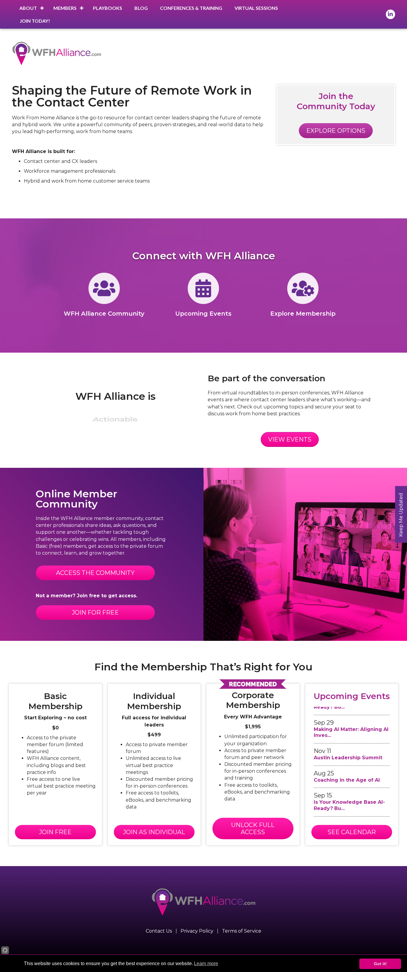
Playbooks (107, 8)
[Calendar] (203, 293)
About (28, 8)
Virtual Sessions (256, 8)
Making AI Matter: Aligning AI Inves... (351, 726)
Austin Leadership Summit (348, 752)
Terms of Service (241, 931)
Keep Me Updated (401, 515)
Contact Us (159, 931)
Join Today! (35, 21)
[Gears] (303, 293)
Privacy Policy (197, 931)
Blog (141, 8)
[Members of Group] (104, 293)
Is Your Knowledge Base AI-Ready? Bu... (349, 799)
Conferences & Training (191, 8)
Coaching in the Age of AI (347, 774)
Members (65, 8)
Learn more (206, 963)
